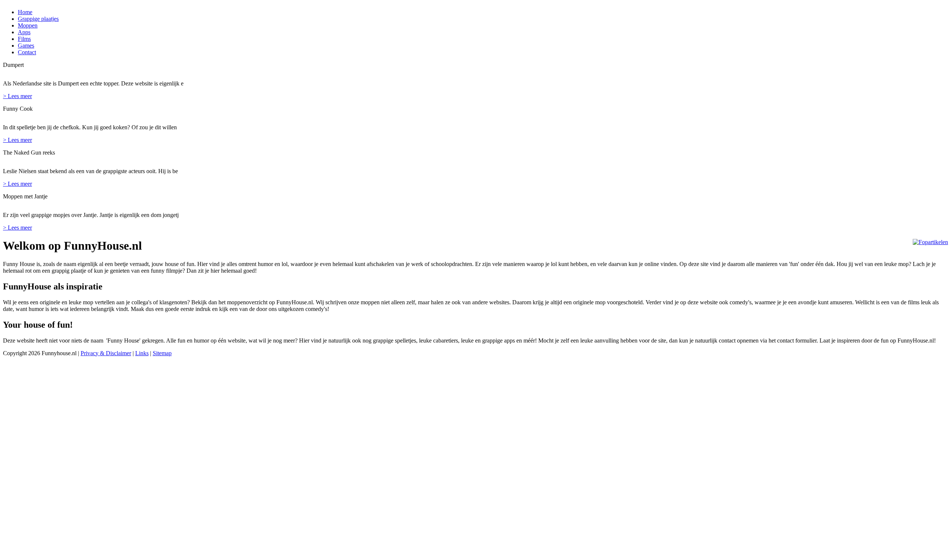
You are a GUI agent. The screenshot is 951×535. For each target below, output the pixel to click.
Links (142, 353)
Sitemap (162, 353)
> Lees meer (17, 96)
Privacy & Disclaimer (106, 353)
